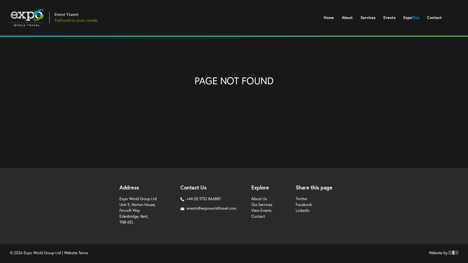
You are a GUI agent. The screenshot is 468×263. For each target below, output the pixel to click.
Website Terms (76, 252)
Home (329, 17)
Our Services (261, 204)
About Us (259, 198)
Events (389, 17)
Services (368, 17)
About (347, 17)
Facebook (304, 204)
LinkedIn (303, 210)
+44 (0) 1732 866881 (203, 198)
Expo (411, 17)
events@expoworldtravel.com (211, 208)
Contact (434, 17)
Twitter (301, 198)
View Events (261, 210)
